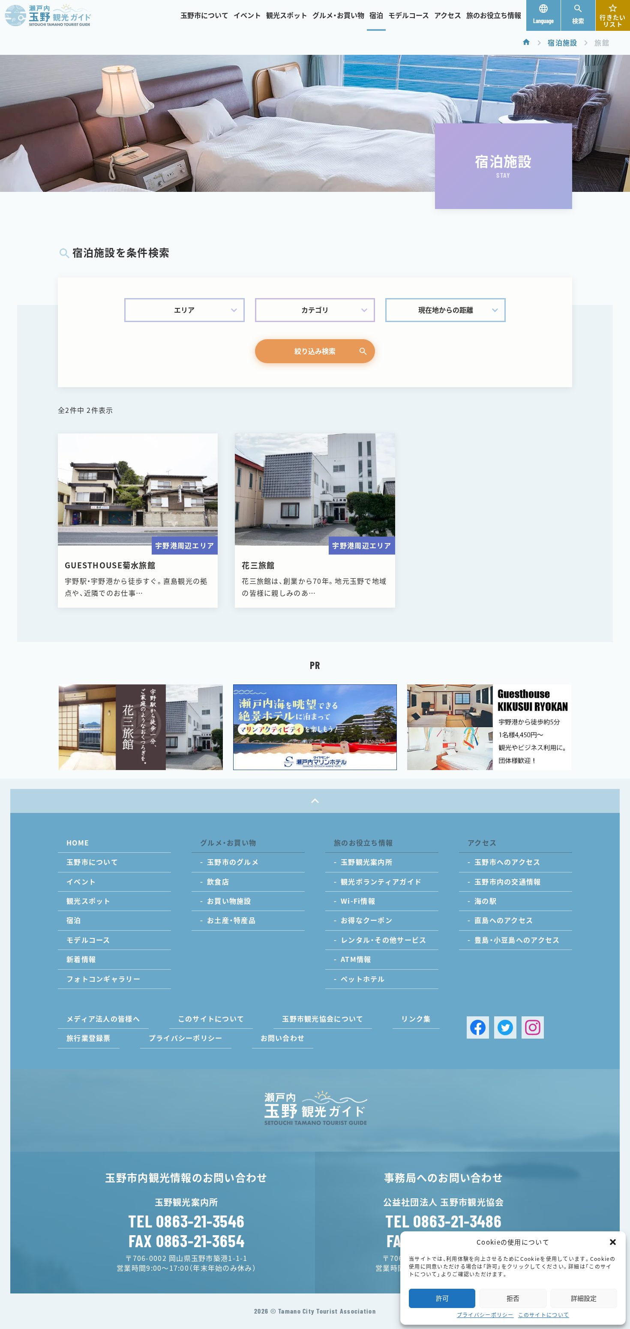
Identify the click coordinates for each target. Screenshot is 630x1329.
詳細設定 (584, 1298)
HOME (77, 842)
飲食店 (218, 881)
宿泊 (376, 15)
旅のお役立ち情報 (493, 15)
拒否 (513, 1298)
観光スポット (286, 15)
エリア (184, 310)
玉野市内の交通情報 (507, 881)
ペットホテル (363, 979)
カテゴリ (315, 310)
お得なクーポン (367, 920)
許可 (442, 1298)
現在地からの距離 (445, 310)
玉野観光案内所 (367, 862)
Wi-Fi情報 (358, 901)
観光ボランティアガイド (381, 881)
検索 (578, 21)
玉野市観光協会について (322, 1018)
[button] (613, 1242)
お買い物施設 (229, 901)
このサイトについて (544, 1314)
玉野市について (204, 15)
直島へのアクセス (503, 920)
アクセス (447, 15)
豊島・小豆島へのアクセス (517, 940)
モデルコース (408, 15)
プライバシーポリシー (485, 1314)
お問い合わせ (283, 1038)
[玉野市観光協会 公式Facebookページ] (478, 1027)
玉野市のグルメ (233, 862)
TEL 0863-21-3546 (186, 1220)
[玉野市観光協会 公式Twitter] (505, 1027)
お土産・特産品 (231, 920)
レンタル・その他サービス (383, 940)
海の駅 (485, 901)
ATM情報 (356, 959)
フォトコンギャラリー (103, 979)
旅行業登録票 (88, 1038)
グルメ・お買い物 (338, 15)
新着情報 (81, 959)
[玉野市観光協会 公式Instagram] (533, 1027)
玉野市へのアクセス (507, 862)
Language (543, 20)
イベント (247, 15)
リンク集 (416, 1018)
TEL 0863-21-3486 (443, 1220)
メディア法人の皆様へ (103, 1018)
